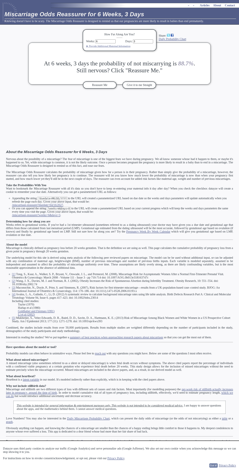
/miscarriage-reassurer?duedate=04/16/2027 (37, 205)
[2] (13, 280)
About (217, 5)
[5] (13, 317)
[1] (13, 274)
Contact (230, 5)
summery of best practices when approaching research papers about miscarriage (116, 337)
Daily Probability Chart (172, 39)
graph (9, 421)
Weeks (90, 41)
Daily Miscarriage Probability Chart (88, 418)
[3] (13, 287)
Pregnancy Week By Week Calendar (148, 231)
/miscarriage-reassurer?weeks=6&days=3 (36, 215)
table (224, 418)
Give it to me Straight (139, 85)
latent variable (31, 379)
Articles (204, 5)
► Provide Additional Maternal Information (108, 46)
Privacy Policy (115, 458)
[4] (13, 294)
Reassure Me (99, 85)
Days (128, 41)
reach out (100, 353)
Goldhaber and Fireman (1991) (36, 311)
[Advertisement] (119, 119)
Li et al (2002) (26, 314)
